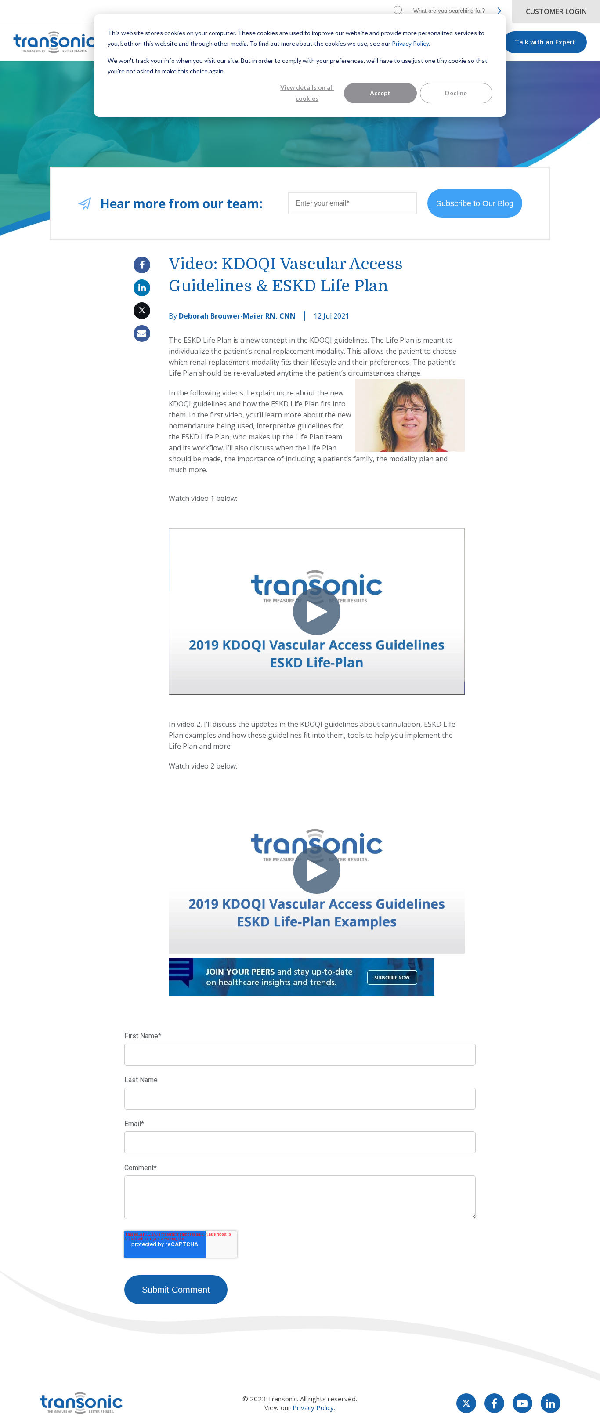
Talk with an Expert (545, 42)
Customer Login (556, 11)
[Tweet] (142, 310)
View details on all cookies (307, 92)
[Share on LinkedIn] (142, 287)
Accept (380, 93)
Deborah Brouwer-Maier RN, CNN (237, 316)
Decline (456, 93)
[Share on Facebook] (142, 265)
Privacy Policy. (411, 43)
